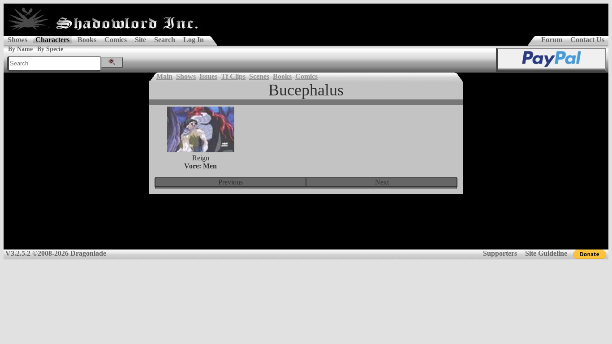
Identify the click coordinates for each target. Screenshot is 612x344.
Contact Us (587, 39)
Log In (193, 39)
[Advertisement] (306, 227)
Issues (208, 76)
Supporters (500, 253)
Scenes (259, 76)
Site (140, 39)
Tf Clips (233, 76)
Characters (52, 39)
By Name (20, 49)
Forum (551, 39)
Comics (115, 39)
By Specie (50, 49)
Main (164, 76)
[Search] (112, 62)
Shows (17, 39)
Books (87, 39)
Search (164, 39)
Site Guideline (546, 253)
